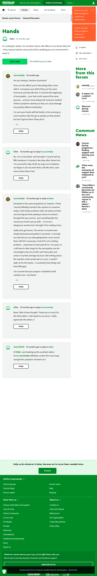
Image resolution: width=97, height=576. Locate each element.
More (69, 3)
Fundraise (7, 522)
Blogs (36, 10)
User (93, 3)
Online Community (54, 3)
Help (51, 488)
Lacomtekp (19, 75)
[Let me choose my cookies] (4, 572)
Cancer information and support (16, 505)
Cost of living (8, 509)
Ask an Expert (49, 10)
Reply (21, 131)
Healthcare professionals (13, 539)
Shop (5, 543)
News (63, 10)
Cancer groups (9, 484)
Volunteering (8, 535)
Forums (25, 10)
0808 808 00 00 (48, 565)
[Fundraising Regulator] (52, 573)
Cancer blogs (8, 488)
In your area (8, 518)
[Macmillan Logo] (34, 573)
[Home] (8, 2)
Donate (47, 471)
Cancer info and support (30, 3)
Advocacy (7, 530)
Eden (12, 39)
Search (13, 10)
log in (42, 62)
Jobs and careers (57, 509)
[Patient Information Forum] (67, 573)
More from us (10, 500)
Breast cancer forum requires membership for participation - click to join (48, 570)
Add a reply (15, 62)
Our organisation (57, 518)
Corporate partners (57, 522)
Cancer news (54, 484)
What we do (55, 514)
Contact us (54, 505)
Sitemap (52, 493)
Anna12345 (19, 347)
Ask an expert (9, 493)
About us (7, 547)
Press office (54, 526)
